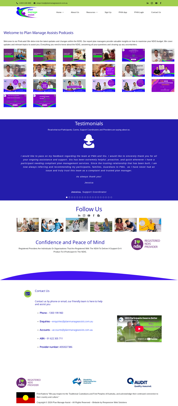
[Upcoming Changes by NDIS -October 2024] (44, 100)
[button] (66, 197)
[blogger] (98, 215)
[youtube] (156, 3)
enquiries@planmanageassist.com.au (72, 321)
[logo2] (27, 8)
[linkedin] (147, 3)
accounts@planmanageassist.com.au (72, 329)
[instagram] (152, 3)
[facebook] (161, 3)
